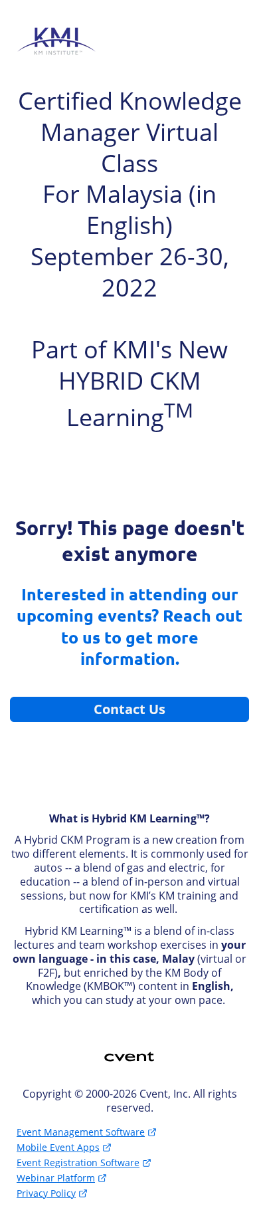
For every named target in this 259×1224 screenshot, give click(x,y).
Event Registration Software (78, 1162)
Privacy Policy (46, 1193)
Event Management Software (81, 1132)
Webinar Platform (56, 1177)
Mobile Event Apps (58, 1147)
